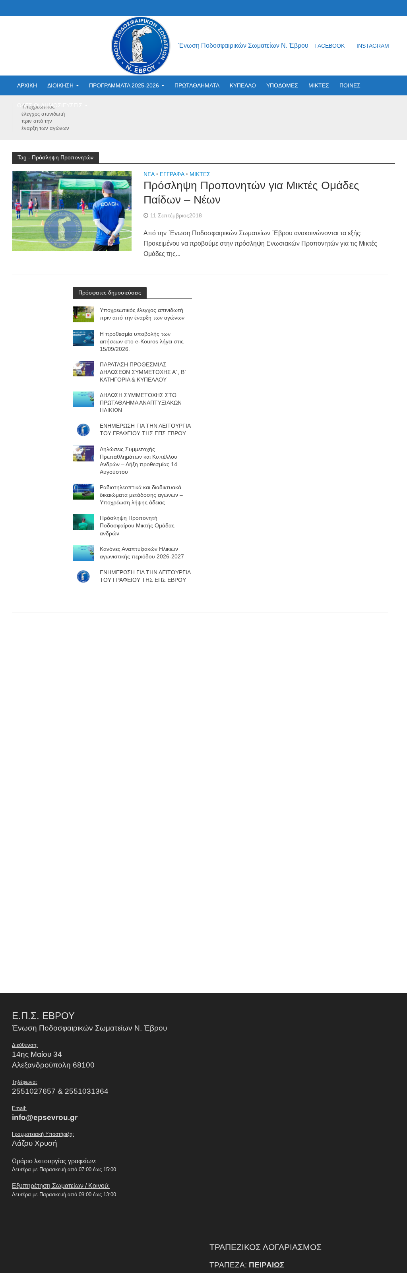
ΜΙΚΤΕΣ (318, 85)
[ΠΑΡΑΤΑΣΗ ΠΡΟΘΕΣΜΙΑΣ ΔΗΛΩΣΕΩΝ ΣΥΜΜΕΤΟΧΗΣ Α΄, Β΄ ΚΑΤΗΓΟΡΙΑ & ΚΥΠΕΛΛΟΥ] (83, 368)
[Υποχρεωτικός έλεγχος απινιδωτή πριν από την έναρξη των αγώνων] (83, 314)
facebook (329, 46)
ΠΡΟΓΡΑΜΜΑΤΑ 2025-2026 (124, 85)
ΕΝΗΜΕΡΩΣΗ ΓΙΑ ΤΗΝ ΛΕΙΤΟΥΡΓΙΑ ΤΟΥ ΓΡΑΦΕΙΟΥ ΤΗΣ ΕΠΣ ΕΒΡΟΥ (145, 429)
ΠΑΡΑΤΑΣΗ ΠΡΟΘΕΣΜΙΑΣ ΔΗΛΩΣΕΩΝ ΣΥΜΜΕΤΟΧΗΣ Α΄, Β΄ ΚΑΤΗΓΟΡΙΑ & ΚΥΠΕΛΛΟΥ (143, 372)
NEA (149, 174)
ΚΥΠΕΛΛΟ (243, 85)
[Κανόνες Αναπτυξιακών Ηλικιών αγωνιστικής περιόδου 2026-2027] (83, 553)
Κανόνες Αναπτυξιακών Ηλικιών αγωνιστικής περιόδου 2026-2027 (142, 553)
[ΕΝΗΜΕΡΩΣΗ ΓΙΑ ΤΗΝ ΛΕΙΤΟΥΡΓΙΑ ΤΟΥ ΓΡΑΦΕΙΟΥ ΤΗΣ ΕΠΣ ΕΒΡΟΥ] (83, 429)
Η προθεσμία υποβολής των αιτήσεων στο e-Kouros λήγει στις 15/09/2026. (142, 341)
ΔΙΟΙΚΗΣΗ (60, 85)
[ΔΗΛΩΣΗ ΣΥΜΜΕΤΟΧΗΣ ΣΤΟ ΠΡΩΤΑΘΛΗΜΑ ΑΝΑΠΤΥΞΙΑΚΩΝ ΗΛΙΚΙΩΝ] (83, 399)
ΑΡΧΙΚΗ (27, 85)
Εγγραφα (172, 174)
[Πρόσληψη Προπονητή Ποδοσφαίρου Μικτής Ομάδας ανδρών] (83, 522)
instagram (373, 46)
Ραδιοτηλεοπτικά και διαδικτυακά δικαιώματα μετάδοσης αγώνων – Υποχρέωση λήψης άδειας (141, 495)
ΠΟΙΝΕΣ (349, 85)
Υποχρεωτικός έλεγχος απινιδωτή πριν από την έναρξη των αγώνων (45, 117)
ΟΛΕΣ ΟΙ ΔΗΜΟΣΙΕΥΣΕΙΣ (49, 105)
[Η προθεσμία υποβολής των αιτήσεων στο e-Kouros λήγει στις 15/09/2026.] (83, 338)
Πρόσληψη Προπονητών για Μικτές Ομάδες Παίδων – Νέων (251, 192)
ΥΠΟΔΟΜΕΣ (282, 85)
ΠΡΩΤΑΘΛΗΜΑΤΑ (196, 85)
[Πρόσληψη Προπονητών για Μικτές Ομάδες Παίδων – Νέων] (72, 210)
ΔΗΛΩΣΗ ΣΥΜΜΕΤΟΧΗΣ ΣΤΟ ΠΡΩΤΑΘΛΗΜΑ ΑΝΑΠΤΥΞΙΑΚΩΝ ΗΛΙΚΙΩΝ (141, 402)
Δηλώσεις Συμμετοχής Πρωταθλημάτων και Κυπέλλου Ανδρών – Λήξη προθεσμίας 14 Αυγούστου (138, 460)
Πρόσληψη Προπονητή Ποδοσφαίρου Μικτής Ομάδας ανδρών (137, 525)
